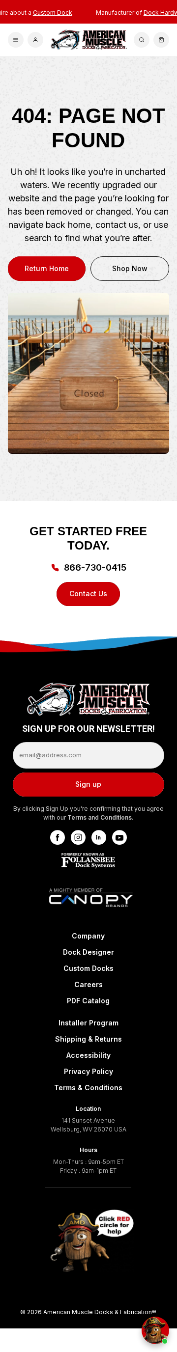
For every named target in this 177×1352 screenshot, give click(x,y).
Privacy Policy (88, 1071)
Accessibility (88, 1055)
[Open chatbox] (155, 1330)
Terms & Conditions (88, 1087)
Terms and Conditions (99, 817)
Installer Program (88, 1023)
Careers (88, 984)
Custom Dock (52, 12)
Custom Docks (88, 968)
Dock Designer (88, 952)
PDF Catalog (88, 1000)
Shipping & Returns (88, 1039)
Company (88, 936)
